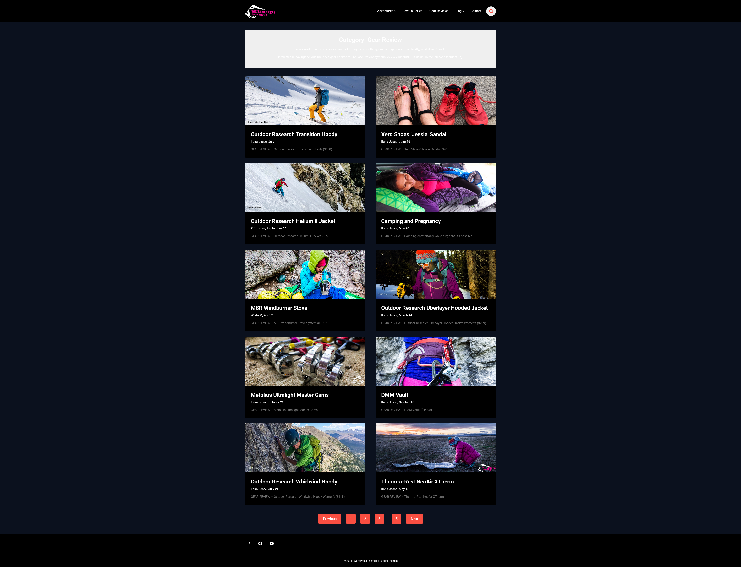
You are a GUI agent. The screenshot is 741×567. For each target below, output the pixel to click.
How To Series (412, 11)
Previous (330, 519)
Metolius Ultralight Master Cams (290, 395)
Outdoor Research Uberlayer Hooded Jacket (434, 308)
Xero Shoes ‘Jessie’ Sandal (413, 134)
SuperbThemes (389, 560)
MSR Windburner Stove (279, 308)
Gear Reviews (438, 11)
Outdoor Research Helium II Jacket (293, 221)
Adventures (385, 11)
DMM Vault (394, 395)
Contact (476, 11)
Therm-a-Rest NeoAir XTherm (417, 481)
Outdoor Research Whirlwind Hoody (294, 481)
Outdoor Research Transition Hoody (294, 134)
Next (414, 519)
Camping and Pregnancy (411, 221)
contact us (454, 57)
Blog (458, 11)
